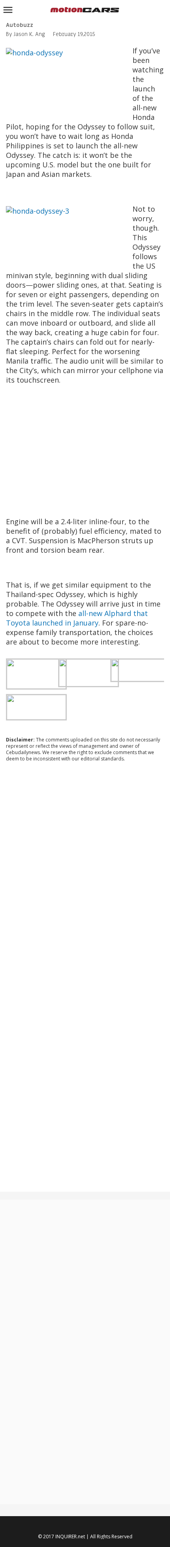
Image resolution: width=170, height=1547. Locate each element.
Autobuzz (19, 25)
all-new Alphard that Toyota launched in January (77, 618)
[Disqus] (85, 875)
